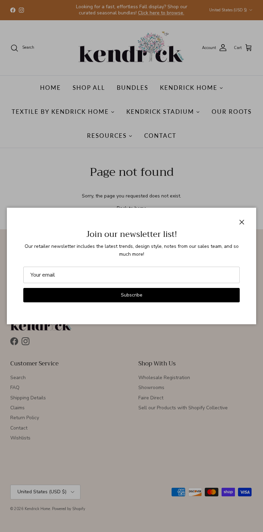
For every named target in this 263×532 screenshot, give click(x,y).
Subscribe (131, 295)
